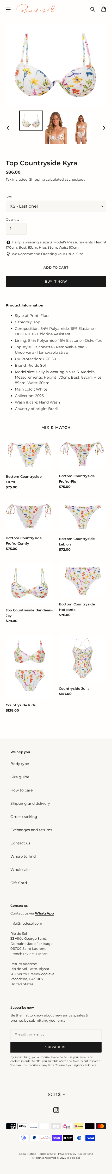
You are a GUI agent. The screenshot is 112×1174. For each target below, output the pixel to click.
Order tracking (23, 816)
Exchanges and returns (31, 830)
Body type (19, 763)
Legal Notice (27, 1154)
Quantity (13, 219)
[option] (31, 120)
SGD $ (54, 1094)
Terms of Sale (47, 1154)
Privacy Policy (67, 1154)
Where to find (23, 856)
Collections (85, 1154)
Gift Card (18, 882)
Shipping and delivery (30, 803)
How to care (21, 790)
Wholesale (19, 869)
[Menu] (8, 9)
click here (89, 1065)
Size (9, 197)
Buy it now (56, 281)
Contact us (20, 843)
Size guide (19, 777)
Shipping (37, 179)
